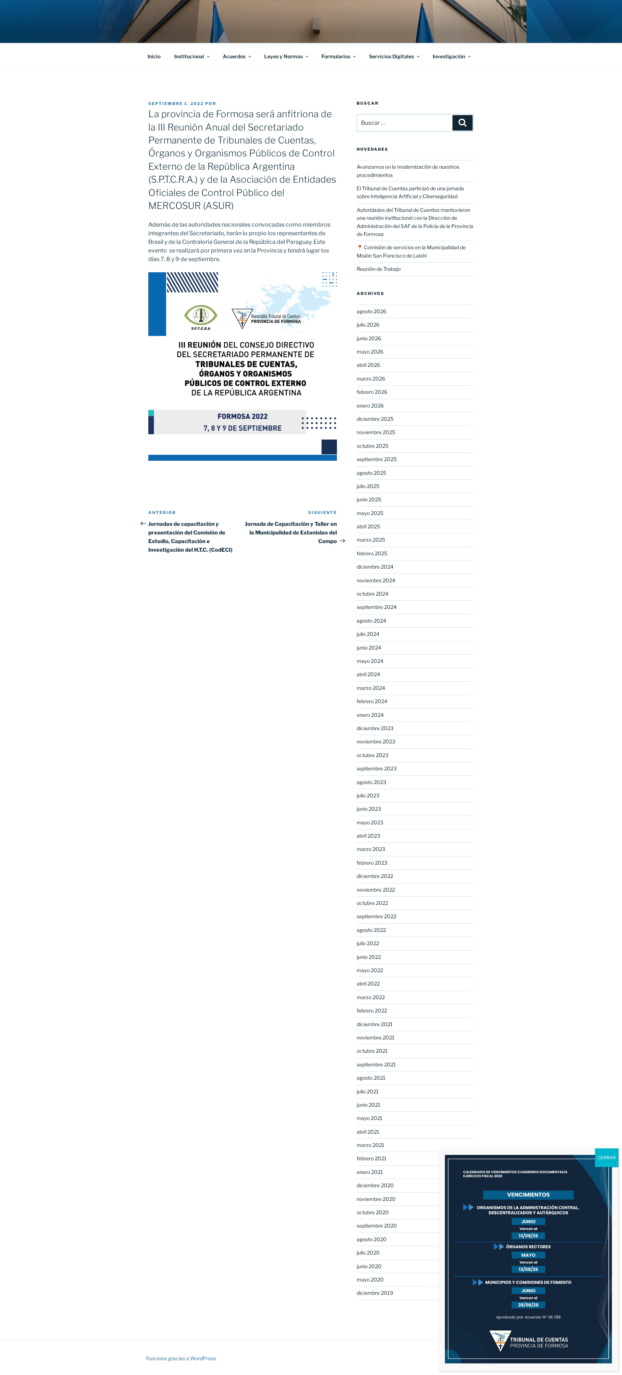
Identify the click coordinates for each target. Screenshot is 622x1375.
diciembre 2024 (375, 567)
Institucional (189, 56)
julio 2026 (368, 325)
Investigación (449, 56)
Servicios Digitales (391, 56)
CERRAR (607, 1157)
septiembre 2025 (377, 459)
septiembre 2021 (376, 1064)
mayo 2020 (370, 1279)
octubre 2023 (372, 755)
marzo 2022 (371, 997)
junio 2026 (369, 338)
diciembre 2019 (375, 1293)
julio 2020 (368, 1252)
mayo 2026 (370, 352)
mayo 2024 (370, 661)
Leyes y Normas (283, 56)
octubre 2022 (372, 903)
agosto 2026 (371, 311)
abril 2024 (368, 674)
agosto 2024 (371, 621)
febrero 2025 (372, 553)
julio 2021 (368, 1091)
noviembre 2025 (376, 432)
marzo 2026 (371, 378)
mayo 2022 (370, 970)
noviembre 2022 (376, 890)
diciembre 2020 (375, 1185)
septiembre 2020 (377, 1226)
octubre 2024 (372, 594)
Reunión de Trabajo (379, 269)
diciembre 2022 (375, 876)
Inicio (154, 56)
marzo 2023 (371, 849)
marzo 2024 (371, 688)
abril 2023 (368, 836)
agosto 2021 (371, 1078)
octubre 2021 (372, 1051)
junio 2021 (368, 1105)
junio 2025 (369, 499)
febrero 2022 (372, 1010)
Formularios (335, 56)
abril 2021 (368, 1132)
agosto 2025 (371, 473)
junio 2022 (369, 957)
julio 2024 (368, 634)
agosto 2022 (371, 930)
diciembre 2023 (375, 728)
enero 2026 (370, 405)
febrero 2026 (372, 392)
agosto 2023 (371, 782)
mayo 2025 (370, 513)
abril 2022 (368, 983)
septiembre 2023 (377, 768)
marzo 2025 (371, 540)
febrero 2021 (372, 1158)
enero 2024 (370, 715)
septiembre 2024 (377, 607)
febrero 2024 (372, 701)
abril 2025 (368, 526)
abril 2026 (368, 365)
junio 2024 (369, 648)
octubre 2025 (372, 446)
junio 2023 (369, 809)
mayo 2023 (370, 822)
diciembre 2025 (375, 419)
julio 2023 (368, 795)
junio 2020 (369, 1266)
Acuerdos (234, 56)
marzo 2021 (370, 1145)
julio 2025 (368, 486)
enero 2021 (370, 1172)
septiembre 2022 (376, 916)
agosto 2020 (372, 1239)
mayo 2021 (370, 1118)
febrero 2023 (372, 863)
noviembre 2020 (376, 1199)
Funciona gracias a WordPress (181, 1358)
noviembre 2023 (376, 741)
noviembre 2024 (376, 580)
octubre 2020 (373, 1212)
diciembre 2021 (375, 1024)
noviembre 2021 (376, 1037)
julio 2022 (368, 943)
